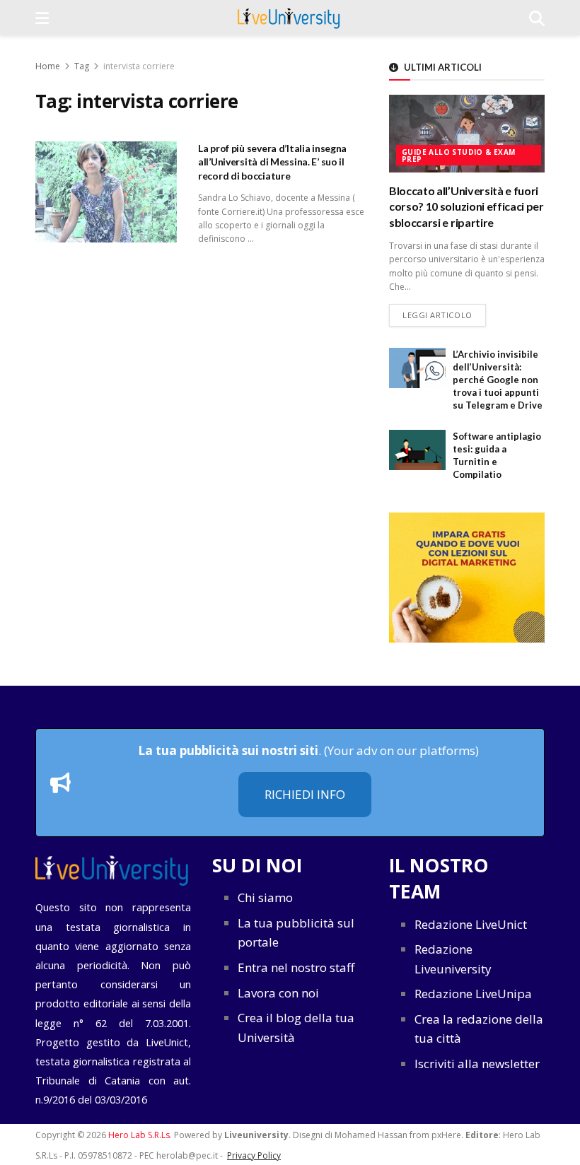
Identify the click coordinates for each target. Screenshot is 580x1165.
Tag (81, 66)
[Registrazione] (467, 577)
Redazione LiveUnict (470, 924)
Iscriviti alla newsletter (477, 1063)
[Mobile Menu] (42, 17)
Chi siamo (265, 897)
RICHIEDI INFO (305, 794)
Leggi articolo (444, 314)
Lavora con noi (278, 993)
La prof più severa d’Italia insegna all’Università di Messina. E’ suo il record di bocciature (272, 162)
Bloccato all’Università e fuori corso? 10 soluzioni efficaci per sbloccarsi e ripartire (466, 206)
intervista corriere (139, 66)
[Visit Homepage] (289, 17)
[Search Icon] (537, 17)
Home (47, 66)
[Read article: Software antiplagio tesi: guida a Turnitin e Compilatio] (417, 450)
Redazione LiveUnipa (473, 993)
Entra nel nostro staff (296, 967)
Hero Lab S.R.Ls (139, 1135)
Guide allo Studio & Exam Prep (459, 155)
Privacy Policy (254, 1155)
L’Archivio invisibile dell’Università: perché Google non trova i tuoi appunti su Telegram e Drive (498, 380)
